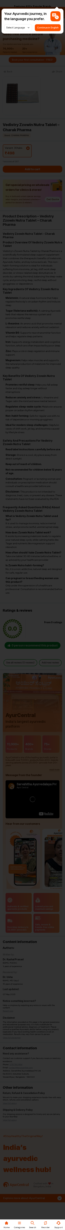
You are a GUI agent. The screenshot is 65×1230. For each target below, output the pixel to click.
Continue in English (48, 27)
